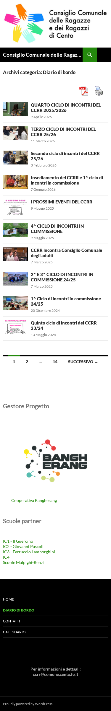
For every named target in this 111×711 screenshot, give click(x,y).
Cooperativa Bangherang (34, 500)
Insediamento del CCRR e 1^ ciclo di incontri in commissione (67, 180)
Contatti (11, 621)
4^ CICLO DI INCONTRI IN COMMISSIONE (57, 228)
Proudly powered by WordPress (27, 704)
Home (8, 599)
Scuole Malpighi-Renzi (23, 562)
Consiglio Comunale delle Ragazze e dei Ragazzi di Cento (43, 54)
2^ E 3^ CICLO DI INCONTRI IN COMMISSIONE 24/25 (62, 277)
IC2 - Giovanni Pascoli (23, 546)
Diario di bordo (18, 610)
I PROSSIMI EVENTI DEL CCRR (61, 201)
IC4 (6, 557)
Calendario (14, 632)
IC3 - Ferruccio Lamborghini (29, 551)
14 (55, 361)
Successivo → (83, 361)
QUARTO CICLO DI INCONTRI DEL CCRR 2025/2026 (66, 107)
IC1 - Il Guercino (18, 541)
